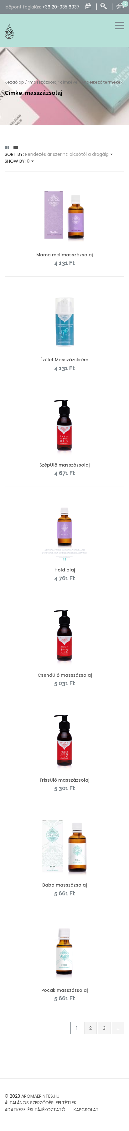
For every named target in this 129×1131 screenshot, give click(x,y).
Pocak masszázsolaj (64, 990)
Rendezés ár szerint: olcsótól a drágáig (67, 154)
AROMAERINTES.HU (40, 1096)
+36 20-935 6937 (61, 7)
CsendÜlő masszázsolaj (65, 675)
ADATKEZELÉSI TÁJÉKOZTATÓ (35, 1109)
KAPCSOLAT (86, 1109)
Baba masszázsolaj (64, 885)
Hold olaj (64, 570)
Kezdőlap (14, 82)
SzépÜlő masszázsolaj (64, 465)
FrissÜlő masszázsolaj (64, 780)
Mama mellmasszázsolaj (64, 255)
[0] (120, 5)
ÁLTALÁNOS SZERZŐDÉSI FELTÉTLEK (40, 1103)
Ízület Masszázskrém (64, 360)
